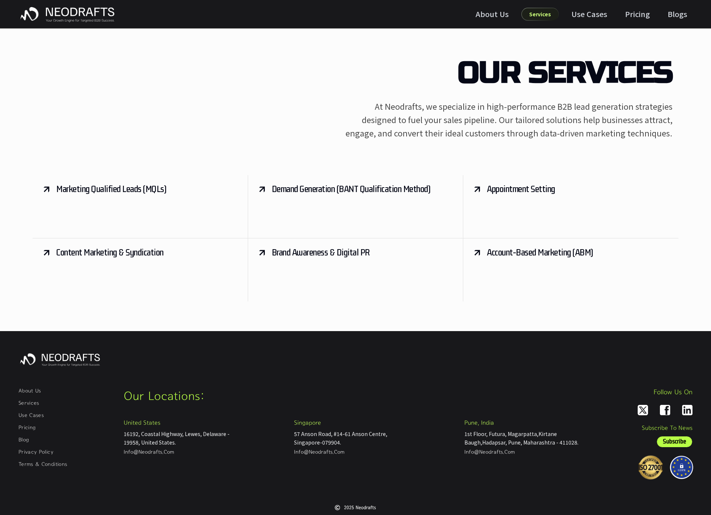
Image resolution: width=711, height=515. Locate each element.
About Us (492, 14)
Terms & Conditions (43, 465)
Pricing (637, 14)
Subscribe (674, 442)
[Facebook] (665, 410)
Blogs (677, 14)
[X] (643, 410)
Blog (24, 440)
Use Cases (589, 14)
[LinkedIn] (687, 410)
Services (29, 403)
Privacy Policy (36, 452)
